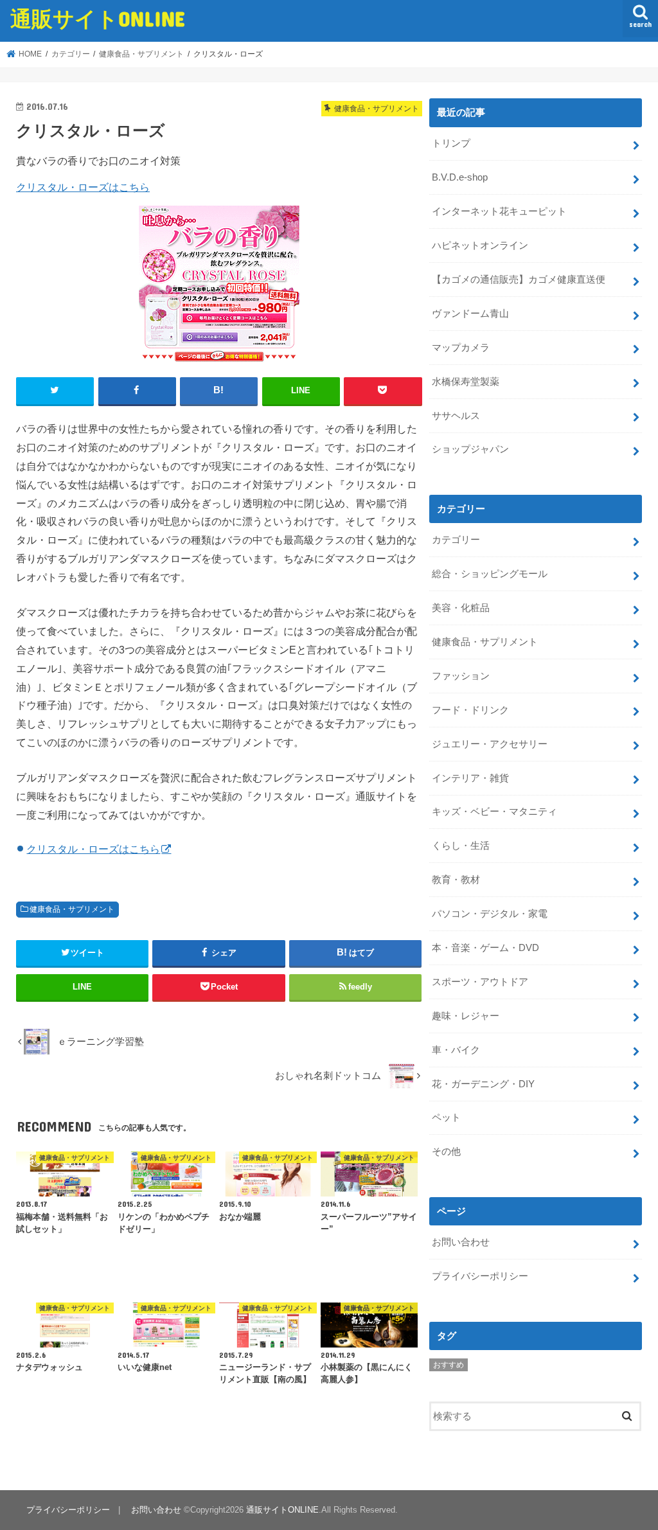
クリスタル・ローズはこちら (83, 187)
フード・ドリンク (470, 710)
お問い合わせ (461, 1242)
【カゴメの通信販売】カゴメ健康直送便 (518, 279)
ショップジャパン (470, 449)
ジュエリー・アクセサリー (489, 744)
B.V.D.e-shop (460, 177)
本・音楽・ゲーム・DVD (485, 948)
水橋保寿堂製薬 (465, 382)
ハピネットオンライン (480, 245)
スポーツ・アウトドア (480, 982)
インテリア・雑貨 (470, 778)
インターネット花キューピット (499, 211)
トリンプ (451, 143)
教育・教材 (456, 880)
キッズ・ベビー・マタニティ (494, 811)
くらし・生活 (461, 846)
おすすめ (448, 1364)
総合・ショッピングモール (489, 574)
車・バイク (456, 1050)
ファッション (461, 676)
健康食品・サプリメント (72, 909)
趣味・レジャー (465, 1016)
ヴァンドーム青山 (470, 313)
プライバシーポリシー (480, 1276)
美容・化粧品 (461, 608)
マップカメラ (461, 347)
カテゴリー (456, 540)
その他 (446, 1151)
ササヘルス (456, 416)
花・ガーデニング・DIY (483, 1084)
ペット (446, 1117)
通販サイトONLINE (97, 18)
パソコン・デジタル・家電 (489, 914)
